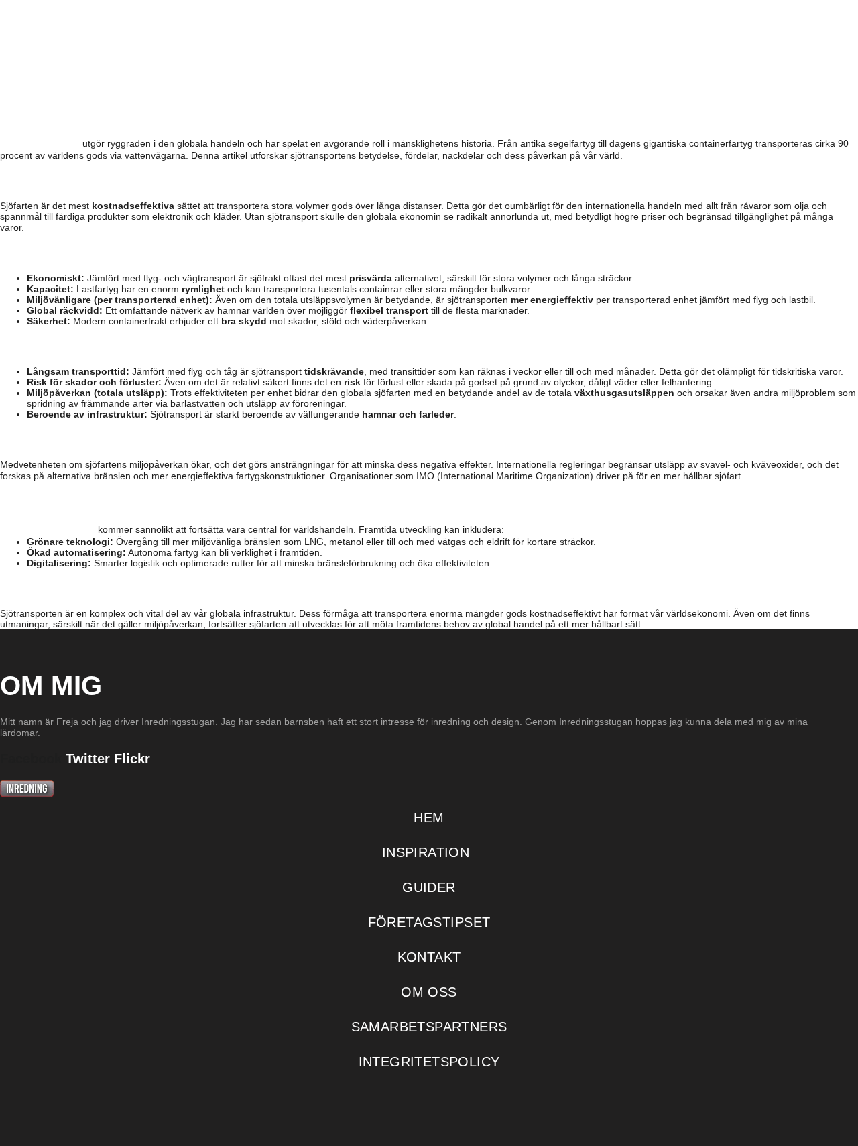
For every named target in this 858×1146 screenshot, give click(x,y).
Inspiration (326, 81)
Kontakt (676, 81)
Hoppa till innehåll (58, 7)
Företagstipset (551, 81)
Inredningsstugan (99, 38)
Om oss (767, 81)
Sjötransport (40, 142)
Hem (236, 81)
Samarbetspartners (429, 1026)
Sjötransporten (47, 528)
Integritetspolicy (429, 1061)
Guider (432, 81)
